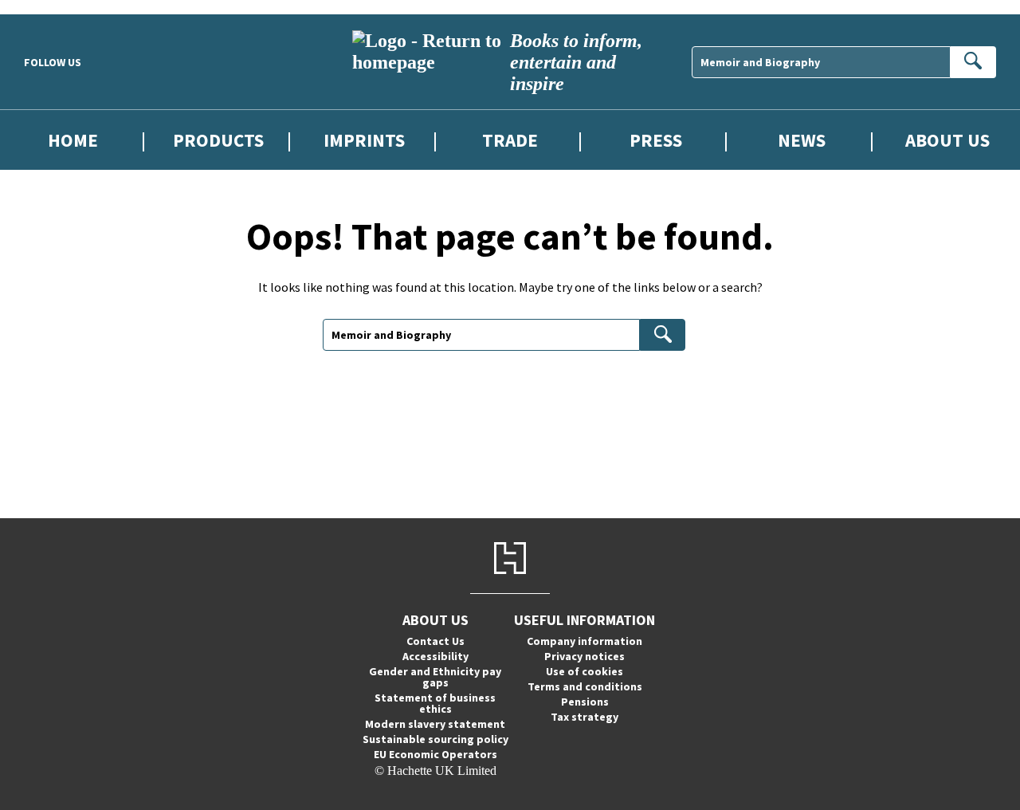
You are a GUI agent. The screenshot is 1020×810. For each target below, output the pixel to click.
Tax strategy (584, 717)
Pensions (585, 701)
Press (656, 139)
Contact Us (435, 641)
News (802, 139)
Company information (584, 641)
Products (218, 139)
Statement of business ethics (435, 703)
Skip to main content (52, 7)
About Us (947, 139)
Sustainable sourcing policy (435, 739)
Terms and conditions (585, 686)
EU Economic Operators (435, 754)
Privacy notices (584, 656)
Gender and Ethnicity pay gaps (435, 677)
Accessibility (435, 656)
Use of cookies (584, 671)
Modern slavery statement (435, 724)
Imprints (364, 139)
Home (73, 139)
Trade (510, 139)
